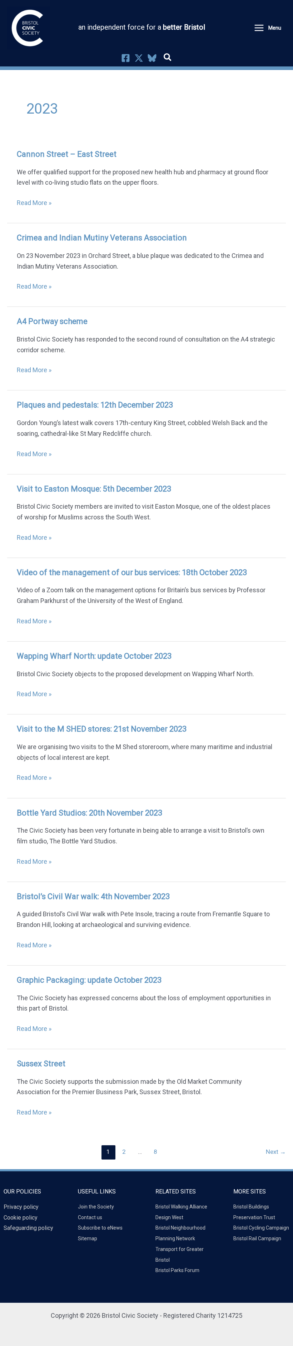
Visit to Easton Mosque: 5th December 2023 (94, 488)
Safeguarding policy (28, 1228)
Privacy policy (21, 1206)
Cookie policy (21, 1217)
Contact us (90, 1217)
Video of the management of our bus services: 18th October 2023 (132, 572)
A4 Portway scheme (52, 321)
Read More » (34, 202)
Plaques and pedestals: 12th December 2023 (95, 404)
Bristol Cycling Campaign (261, 1228)
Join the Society (96, 1207)
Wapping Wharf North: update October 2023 (94, 656)
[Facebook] (125, 58)
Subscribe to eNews (100, 1228)
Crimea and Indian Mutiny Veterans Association (102, 237)
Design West (169, 1217)
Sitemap (87, 1238)
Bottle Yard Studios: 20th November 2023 (89, 812)
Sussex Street (41, 1063)
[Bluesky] (152, 58)
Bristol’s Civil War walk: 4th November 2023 (93, 896)
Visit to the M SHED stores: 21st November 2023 (102, 728)
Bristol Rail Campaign (257, 1238)
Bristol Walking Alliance (181, 1207)
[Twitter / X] (138, 58)
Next (276, 1151)
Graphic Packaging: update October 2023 (89, 980)
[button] (168, 59)
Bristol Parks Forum (177, 1270)
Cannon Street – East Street (66, 154)
